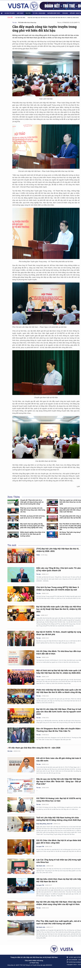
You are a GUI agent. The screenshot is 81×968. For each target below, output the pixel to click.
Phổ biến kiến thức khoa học (27, 22)
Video (38, 555)
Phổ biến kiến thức (53, 13)
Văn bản (65, 13)
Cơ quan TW (40, 846)
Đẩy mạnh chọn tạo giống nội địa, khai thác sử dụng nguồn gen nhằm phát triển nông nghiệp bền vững (32, 525)
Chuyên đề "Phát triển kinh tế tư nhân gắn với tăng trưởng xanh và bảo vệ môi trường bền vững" (31, 502)
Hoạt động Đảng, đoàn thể (44, 823)
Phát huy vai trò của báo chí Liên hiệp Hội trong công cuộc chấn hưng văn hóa (32, 510)
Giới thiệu (20, 13)
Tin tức (28, 13)
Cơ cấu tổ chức (10, 13)
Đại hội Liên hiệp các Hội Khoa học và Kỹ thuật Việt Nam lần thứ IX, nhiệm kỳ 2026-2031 (41, 17)
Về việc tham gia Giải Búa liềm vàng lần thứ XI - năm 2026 (34, 748)
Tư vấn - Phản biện (39, 13)
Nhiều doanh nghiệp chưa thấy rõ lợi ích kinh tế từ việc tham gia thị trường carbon (32, 534)
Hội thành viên (40, 866)
